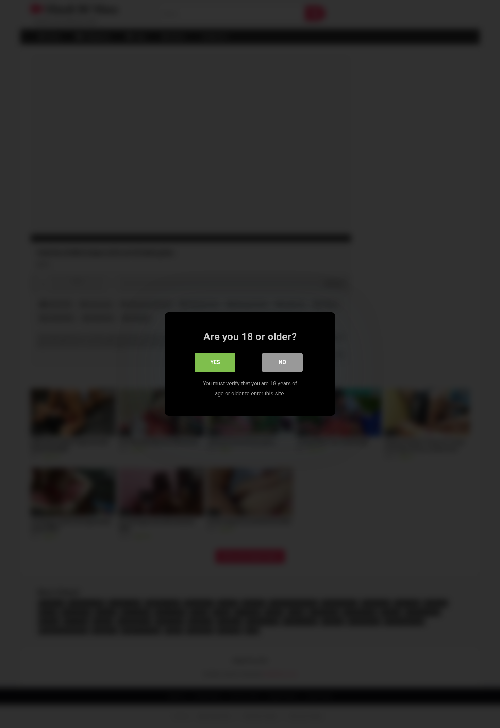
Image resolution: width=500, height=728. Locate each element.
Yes (215, 362)
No (282, 362)
